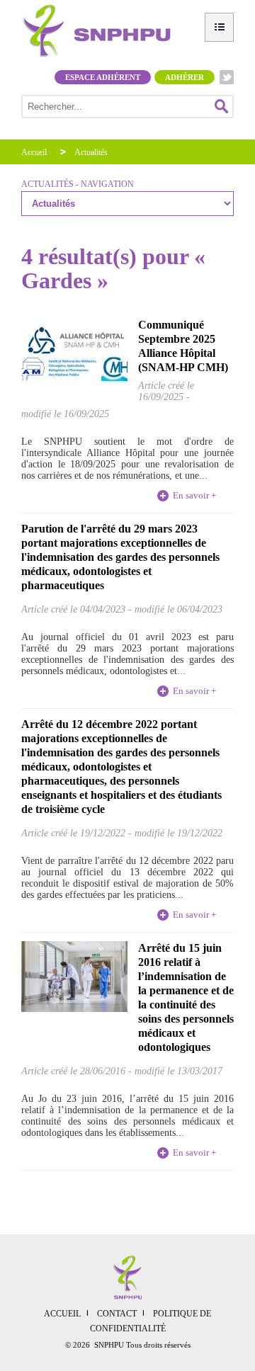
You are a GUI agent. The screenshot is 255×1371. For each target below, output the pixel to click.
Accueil (34, 152)
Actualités (91, 152)
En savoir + (194, 495)
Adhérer (184, 77)
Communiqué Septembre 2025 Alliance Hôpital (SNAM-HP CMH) (183, 346)
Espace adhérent (102, 77)
